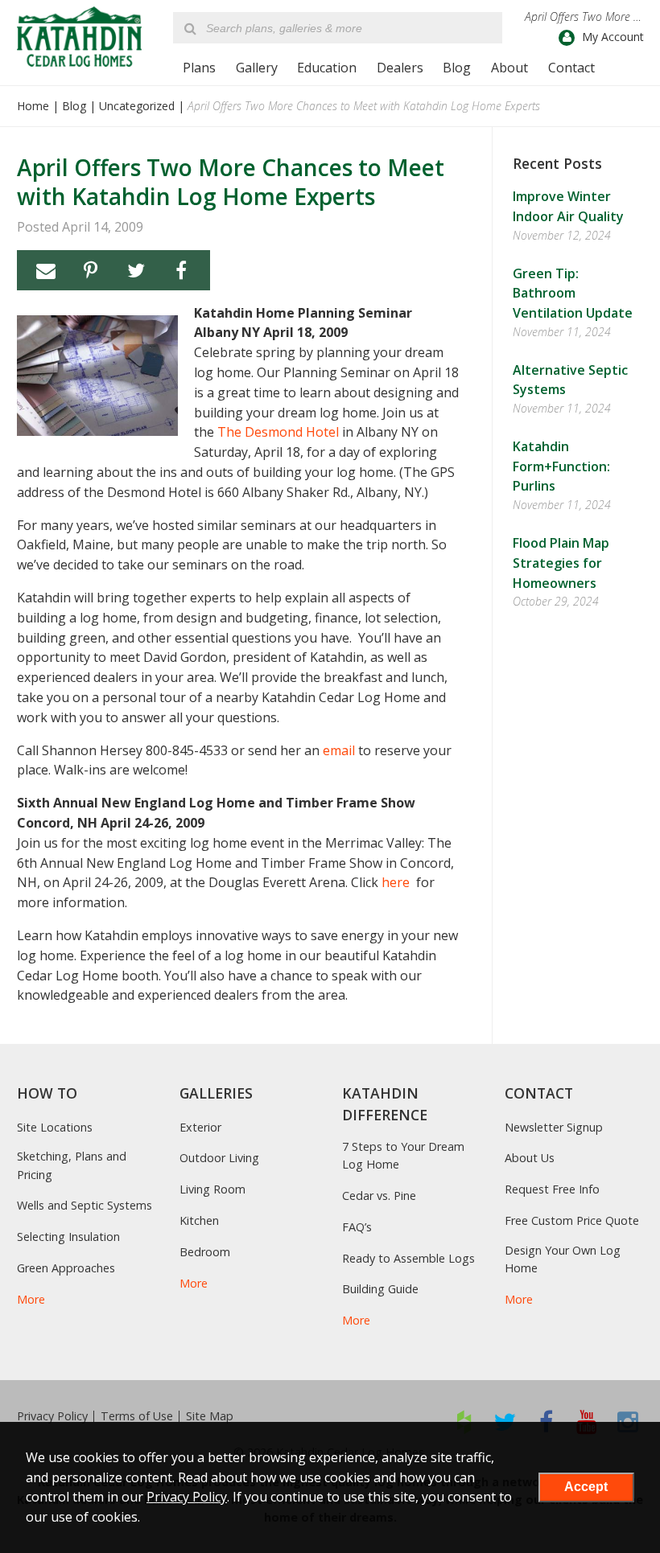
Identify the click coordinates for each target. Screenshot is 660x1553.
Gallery (257, 67)
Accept (586, 1486)
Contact (571, 67)
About (509, 67)
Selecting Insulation (68, 1236)
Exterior (200, 1127)
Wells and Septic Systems (84, 1205)
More (31, 1299)
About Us (530, 1157)
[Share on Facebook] (181, 270)
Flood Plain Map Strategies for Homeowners (561, 563)
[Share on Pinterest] (91, 270)
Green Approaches (66, 1268)
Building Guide (380, 1288)
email (339, 750)
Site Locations (55, 1127)
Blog (457, 67)
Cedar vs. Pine (379, 1195)
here (397, 882)
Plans (199, 67)
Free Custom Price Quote (572, 1220)
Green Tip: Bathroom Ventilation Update (573, 294)
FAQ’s (357, 1227)
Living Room (212, 1189)
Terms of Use (137, 1416)
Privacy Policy (52, 1416)
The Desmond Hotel (279, 432)
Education (327, 67)
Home (33, 105)
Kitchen (199, 1220)
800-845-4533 (187, 750)
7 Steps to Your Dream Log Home (403, 1155)
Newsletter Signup (554, 1127)
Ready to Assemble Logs (408, 1258)
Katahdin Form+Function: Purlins (561, 466)
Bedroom (204, 1251)
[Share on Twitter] (136, 270)
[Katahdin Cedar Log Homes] (79, 36)
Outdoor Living (219, 1157)
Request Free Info (552, 1189)
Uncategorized (137, 105)
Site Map (209, 1416)
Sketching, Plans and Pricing (71, 1164)
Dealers (400, 67)
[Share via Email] (46, 270)
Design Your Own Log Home (563, 1259)
